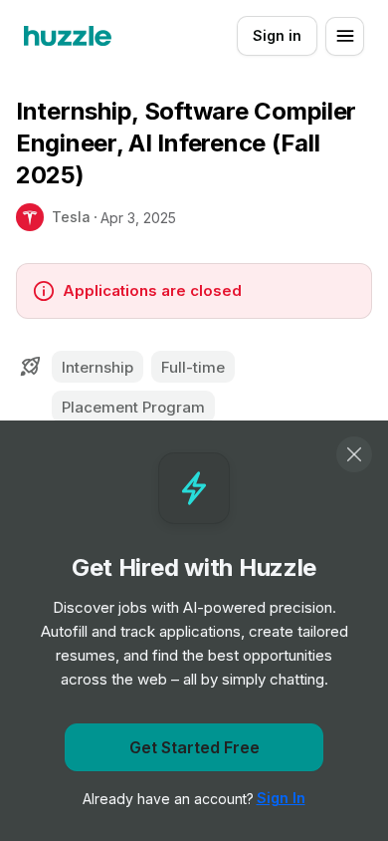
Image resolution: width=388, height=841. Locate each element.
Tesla (71, 216)
